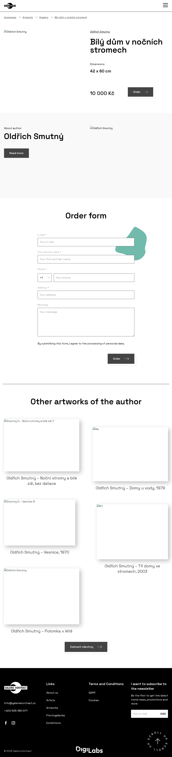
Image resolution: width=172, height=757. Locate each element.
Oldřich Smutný (100, 31)
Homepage (10, 17)
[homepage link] (22, 688)
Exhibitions (53, 723)
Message (43, 304)
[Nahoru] (157, 741)
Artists (50, 700)
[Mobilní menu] (165, 5)
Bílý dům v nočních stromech (71, 17)
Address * (43, 287)
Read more (16, 153)
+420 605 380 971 (15, 710)
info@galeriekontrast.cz (20, 703)
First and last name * (49, 252)
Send (163, 713)
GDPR (92, 692)
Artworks (28, 17)
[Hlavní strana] (21, 6)
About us (52, 692)
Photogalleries (55, 715)
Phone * (42, 269)
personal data (115, 343)
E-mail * (42, 234)
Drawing (43, 17)
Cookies (94, 700)
